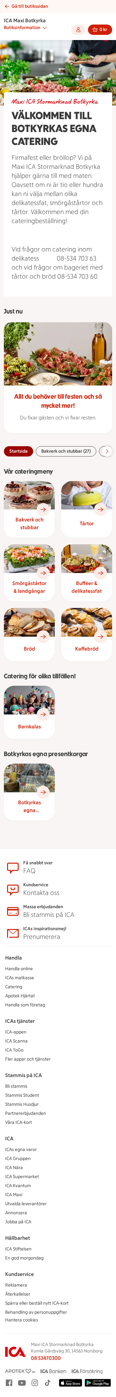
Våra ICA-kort (18, 1122)
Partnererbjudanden (25, 1113)
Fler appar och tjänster (28, 1059)
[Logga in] (78, 30)
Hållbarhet (17, 1238)
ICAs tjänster (20, 1021)
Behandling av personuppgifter (36, 1312)
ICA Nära (14, 1167)
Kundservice (19, 1274)
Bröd (29, 649)
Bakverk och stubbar (29, 523)
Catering (13, 987)
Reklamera (16, 1285)
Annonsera (16, 1213)
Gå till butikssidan (30, 6)
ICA (9, 1138)
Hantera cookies (21, 1320)
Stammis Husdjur (22, 1104)
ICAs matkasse (19, 978)
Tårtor (87, 523)
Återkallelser (17, 1294)
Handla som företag (25, 1005)
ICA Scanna (16, 1041)
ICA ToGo (14, 1050)
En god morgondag (24, 1258)
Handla (13, 958)
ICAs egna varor (21, 1149)
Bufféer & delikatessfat (87, 587)
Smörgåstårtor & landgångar (29, 587)
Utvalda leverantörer (26, 1204)
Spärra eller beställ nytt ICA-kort (37, 1303)
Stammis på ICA (23, 1075)
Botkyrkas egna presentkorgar (29, 806)
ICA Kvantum (18, 1185)
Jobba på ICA (18, 1222)
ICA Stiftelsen (18, 1249)
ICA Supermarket (22, 1176)
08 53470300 (46, 1358)
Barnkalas (29, 727)
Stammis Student (22, 1095)
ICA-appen (15, 1032)
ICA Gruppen (18, 1158)
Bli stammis (16, 1086)
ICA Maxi (13, 1194)
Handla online (19, 968)
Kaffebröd (87, 649)
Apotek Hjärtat (20, 996)
